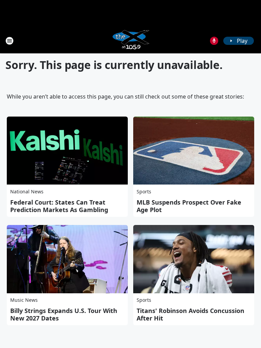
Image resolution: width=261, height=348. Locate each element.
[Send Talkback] (214, 41)
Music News (24, 300)
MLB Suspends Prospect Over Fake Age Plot (189, 205)
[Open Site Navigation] (9, 41)
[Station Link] (130, 41)
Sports (144, 191)
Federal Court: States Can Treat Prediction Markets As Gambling (59, 205)
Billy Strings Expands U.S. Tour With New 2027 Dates (63, 314)
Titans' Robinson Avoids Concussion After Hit (190, 314)
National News (27, 191)
